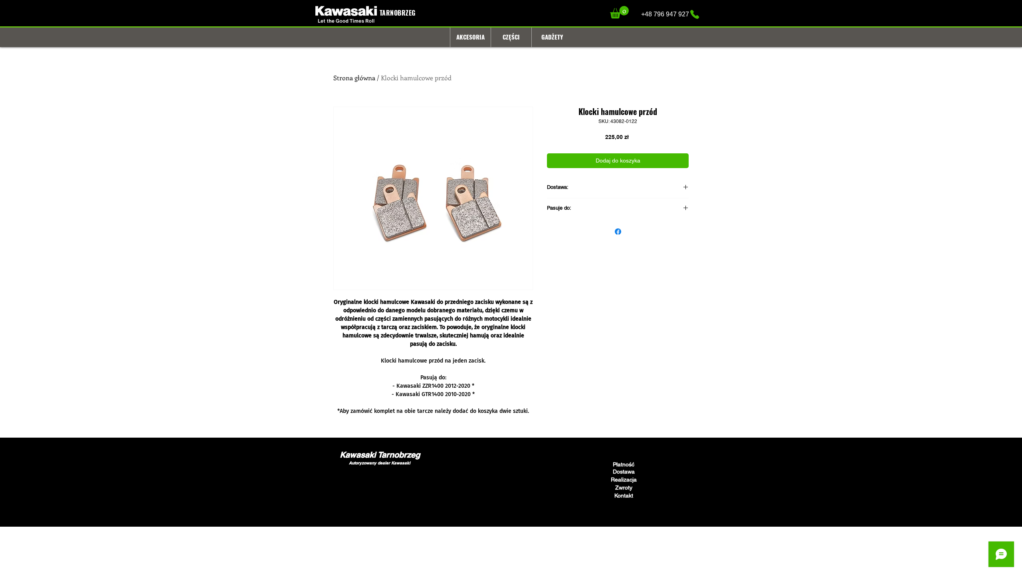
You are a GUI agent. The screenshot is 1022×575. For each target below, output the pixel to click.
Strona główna (354, 77)
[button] (619, 12)
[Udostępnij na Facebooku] (618, 231)
